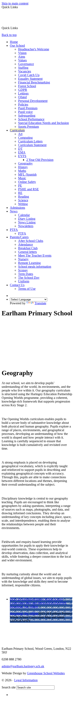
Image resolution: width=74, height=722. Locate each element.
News (13, 211)
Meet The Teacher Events (34, 255)
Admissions (17, 207)
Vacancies (24, 71)
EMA (21, 152)
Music (22, 178)
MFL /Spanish (27, 174)
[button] (19, 28)
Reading (23, 196)
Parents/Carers (19, 237)
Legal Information (26, 680)
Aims (21, 56)
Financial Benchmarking (34, 82)
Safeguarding (26, 115)
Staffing (23, 67)
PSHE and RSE (28, 189)
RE (20, 193)
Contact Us (17, 285)
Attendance (25, 244)
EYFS (22, 156)
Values (22, 60)
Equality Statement (30, 78)
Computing (25, 137)
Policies (23, 104)
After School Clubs (30, 241)
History (23, 167)
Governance (26, 64)
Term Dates (25, 274)
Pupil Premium (27, 108)
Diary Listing (26, 218)
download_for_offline (24, 606)
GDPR (22, 89)
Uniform (23, 281)
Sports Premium (28, 126)
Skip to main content (15, 3)
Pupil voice (25, 112)
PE (20, 185)
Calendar (24, 215)
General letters (27, 252)
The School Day (28, 277)
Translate (40, 303)
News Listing (27, 222)
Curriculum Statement (32, 145)
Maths (22, 171)
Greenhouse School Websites (46, 673)
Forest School (27, 86)
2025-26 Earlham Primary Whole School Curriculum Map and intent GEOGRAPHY (38, 601)
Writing (23, 204)
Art (20, 134)
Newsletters (25, 226)
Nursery (23, 259)
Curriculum (17, 130)
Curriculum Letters (30, 141)
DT (20, 148)
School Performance (31, 119)
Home (14, 42)
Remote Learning (29, 263)
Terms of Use (27, 288)
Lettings (23, 93)
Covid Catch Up (28, 75)
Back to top (9, 35)
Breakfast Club (28, 248)
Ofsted (22, 97)
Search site (9, 687)
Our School (17, 45)
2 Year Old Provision (39, 159)
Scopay (23, 270)
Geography (25, 163)
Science (23, 200)
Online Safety (27, 182)
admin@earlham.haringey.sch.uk (23, 666)
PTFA (14, 229)
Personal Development (32, 101)
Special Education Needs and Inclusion (43, 123)
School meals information (34, 266)
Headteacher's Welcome (33, 49)
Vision (22, 53)
